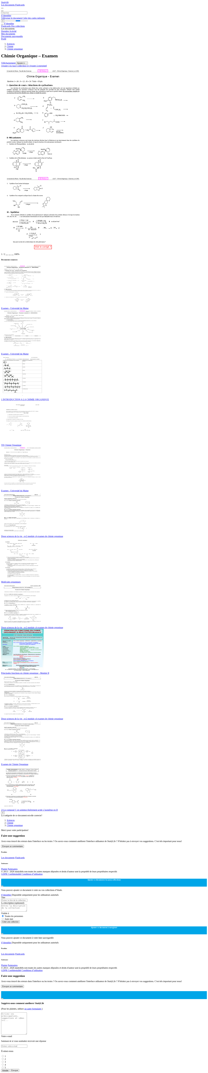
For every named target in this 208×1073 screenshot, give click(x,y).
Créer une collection (10, 922)
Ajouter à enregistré (38, 66)
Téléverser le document (11, 18)
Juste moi (9, 919)
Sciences (11, 44)
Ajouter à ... (22, 63)
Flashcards (20, 5)
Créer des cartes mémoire (33, 18)
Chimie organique (15, 49)
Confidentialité (15, 874)
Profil (3, 39)
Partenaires (13, 869)
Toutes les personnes (14, 916)
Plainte (4, 869)
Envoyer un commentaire (12, 846)
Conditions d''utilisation (32, 874)
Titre (3, 897)
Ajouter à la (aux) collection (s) (15, 66)
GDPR (4, 874)
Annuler (5, 1070)
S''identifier (6, 15)
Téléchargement (8, 63)
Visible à (5, 913)
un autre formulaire (33, 1009)
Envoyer (14, 1070)
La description (12, 903)
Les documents (8, 5)
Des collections (18, 26)
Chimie (10, 46)
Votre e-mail (6, 1036)
